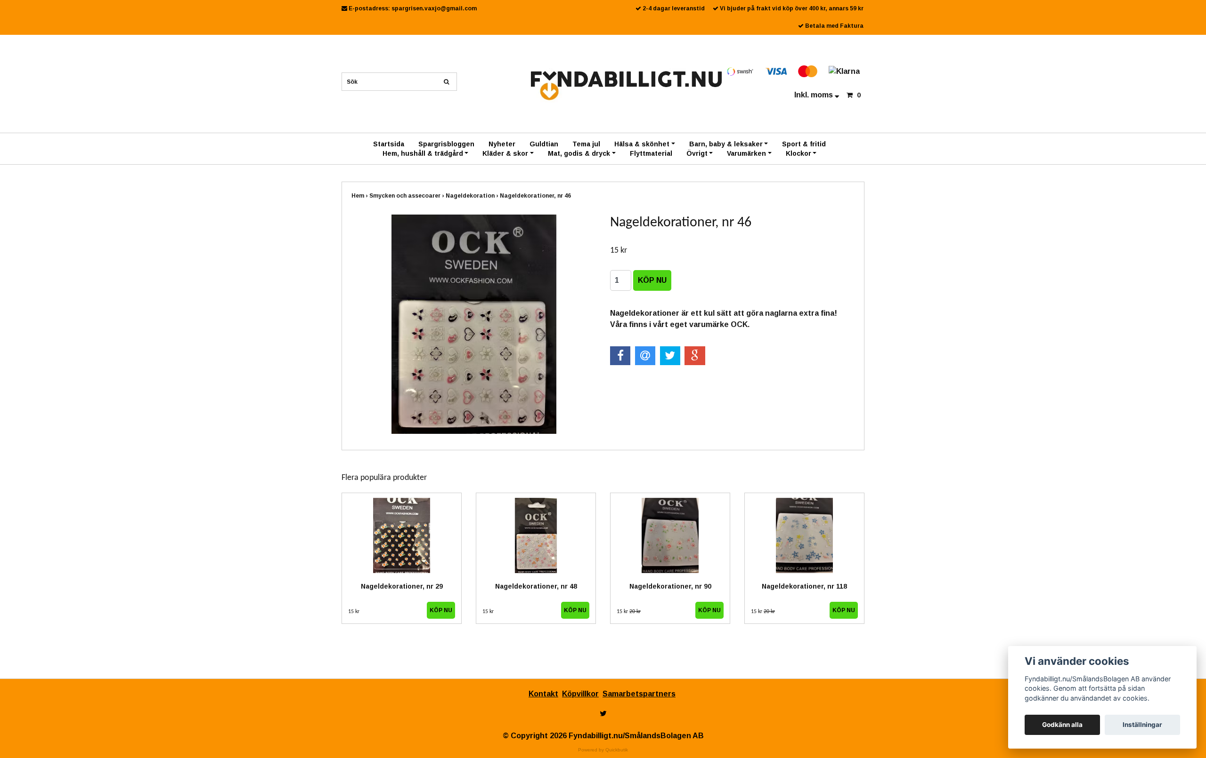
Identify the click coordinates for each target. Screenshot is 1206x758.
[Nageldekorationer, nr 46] (473, 324)
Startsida (388, 144)
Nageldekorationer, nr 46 (536, 195)
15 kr (353, 611)
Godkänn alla (1062, 724)
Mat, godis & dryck (579, 153)
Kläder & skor (505, 153)
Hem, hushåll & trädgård (423, 153)
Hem (360, 195)
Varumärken (746, 153)
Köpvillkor (580, 694)
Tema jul (586, 144)
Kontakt (543, 694)
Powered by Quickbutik (603, 749)
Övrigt (697, 153)
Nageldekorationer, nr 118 (804, 586)
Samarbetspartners (639, 694)
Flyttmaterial (651, 153)
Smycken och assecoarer (407, 195)
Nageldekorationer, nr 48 (536, 586)
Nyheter (502, 144)
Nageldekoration (473, 195)
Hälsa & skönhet (641, 144)
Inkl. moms (814, 95)
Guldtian (544, 144)
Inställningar (1142, 724)
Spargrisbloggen (446, 144)
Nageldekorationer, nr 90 (670, 586)
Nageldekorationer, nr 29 (402, 586)
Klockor (798, 153)
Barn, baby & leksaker (726, 144)
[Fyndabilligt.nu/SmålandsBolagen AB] (626, 85)
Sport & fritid (804, 144)
